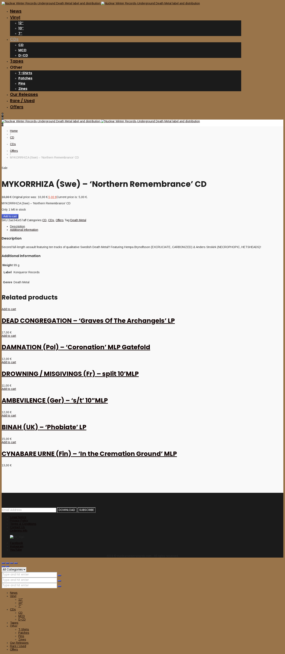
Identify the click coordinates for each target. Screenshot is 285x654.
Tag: (67, 220)
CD (44, 220)
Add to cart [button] (9, 309)
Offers (60, 220)
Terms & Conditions (23, 523)
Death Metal (78, 220)
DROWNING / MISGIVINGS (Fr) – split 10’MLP (70, 373)
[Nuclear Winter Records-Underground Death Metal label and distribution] (101, 3)
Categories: (34, 220)
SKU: (5, 220)
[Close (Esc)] (16, 563)
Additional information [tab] (24, 229)
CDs (51, 220)
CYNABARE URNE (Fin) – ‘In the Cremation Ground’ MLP (89, 453)
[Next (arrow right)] (7, 566)
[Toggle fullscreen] (7, 563)
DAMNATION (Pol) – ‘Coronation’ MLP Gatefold (76, 347)
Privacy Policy (19, 520)
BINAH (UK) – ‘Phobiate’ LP (44, 427)
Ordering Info (18, 530)
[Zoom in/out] (3, 563)
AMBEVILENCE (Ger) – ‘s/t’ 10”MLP (55, 400)
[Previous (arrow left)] (3, 566)
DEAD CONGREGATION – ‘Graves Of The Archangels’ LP (88, 320)
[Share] (11, 563)
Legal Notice (18, 517)
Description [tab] (17, 226)
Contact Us (17, 527)
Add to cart (10, 216)
